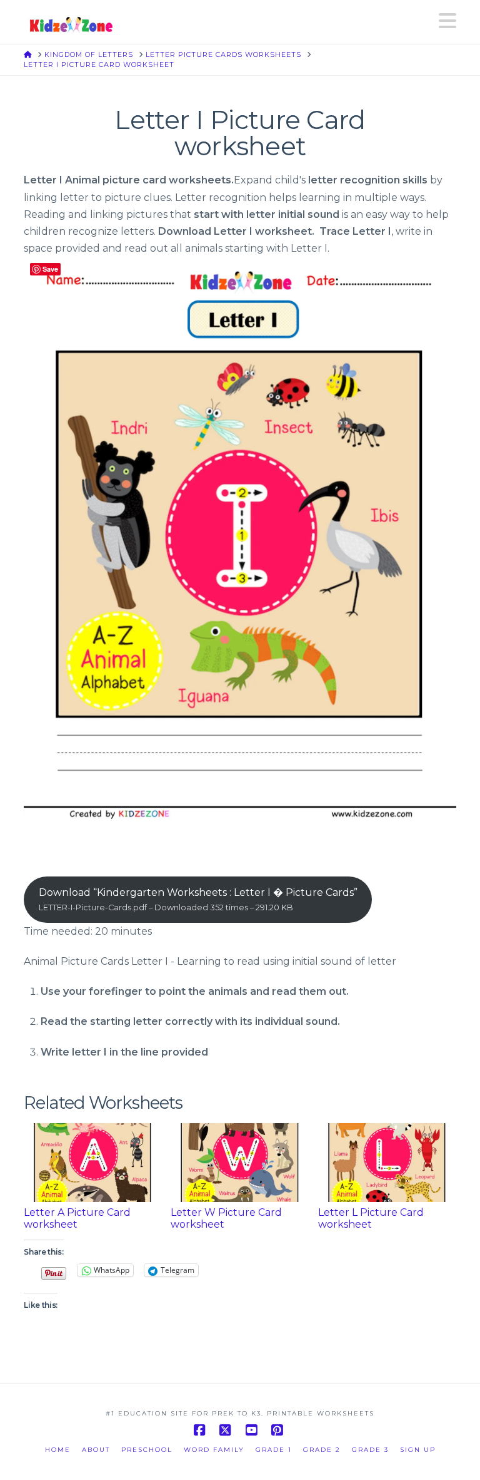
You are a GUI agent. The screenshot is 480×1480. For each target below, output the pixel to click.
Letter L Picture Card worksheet (371, 1218)
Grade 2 (322, 1450)
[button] (447, 21)
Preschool (146, 1450)
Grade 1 (274, 1450)
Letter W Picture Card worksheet (226, 1218)
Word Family (214, 1450)
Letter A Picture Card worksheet (77, 1218)
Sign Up (418, 1450)
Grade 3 (370, 1450)
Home (58, 1450)
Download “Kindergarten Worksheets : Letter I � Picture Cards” (198, 899)
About (96, 1450)
